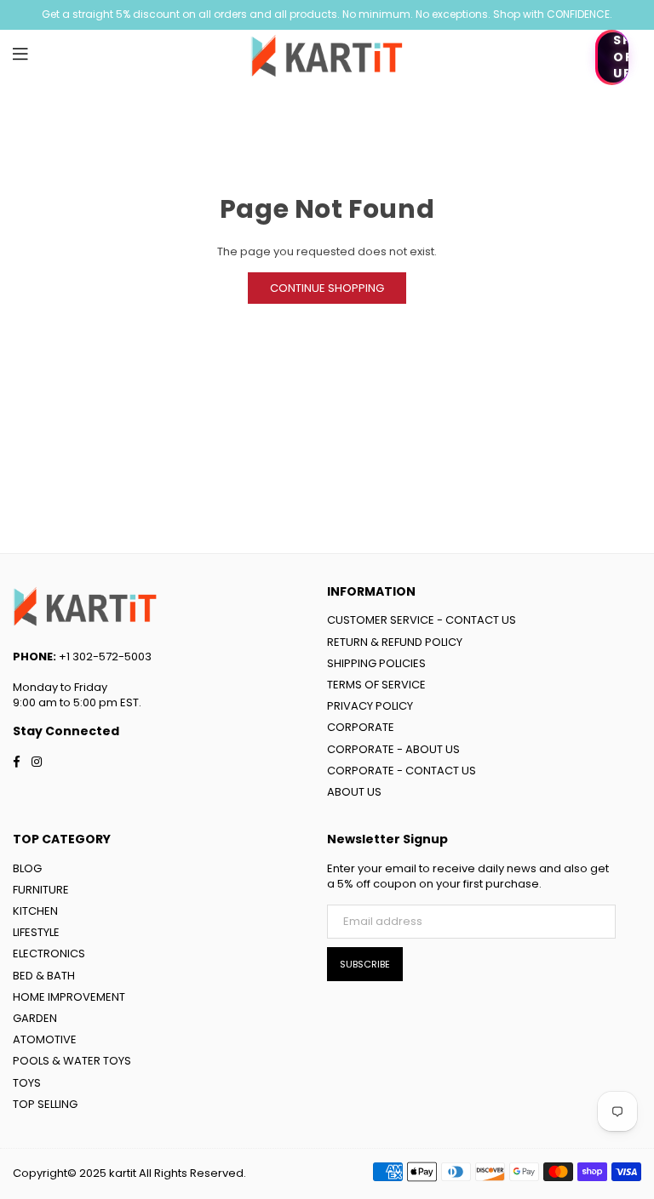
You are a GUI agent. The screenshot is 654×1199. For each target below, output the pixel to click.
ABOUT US (354, 792)
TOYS (27, 1083)
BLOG (27, 868)
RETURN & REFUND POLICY (394, 642)
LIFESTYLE (36, 932)
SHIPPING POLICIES (376, 663)
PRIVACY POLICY (370, 706)
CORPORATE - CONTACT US (401, 770)
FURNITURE (41, 890)
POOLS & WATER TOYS (72, 1061)
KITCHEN (35, 911)
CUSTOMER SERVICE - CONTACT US (421, 620)
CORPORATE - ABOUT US (393, 749)
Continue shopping (327, 288)
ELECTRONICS (49, 953)
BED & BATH (44, 976)
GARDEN (35, 1018)
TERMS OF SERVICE (376, 685)
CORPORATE (360, 727)
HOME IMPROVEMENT (69, 997)
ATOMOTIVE (45, 1039)
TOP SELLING (45, 1104)
